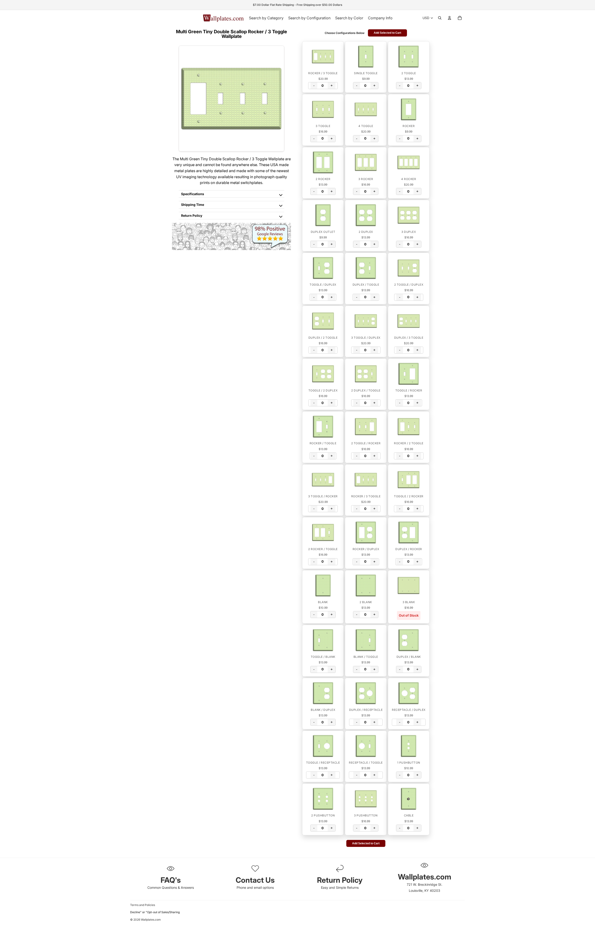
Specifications (192, 194)
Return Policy (191, 215)
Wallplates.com (151, 920)
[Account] (449, 18)
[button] (323, 56)
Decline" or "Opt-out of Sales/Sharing (155, 912)
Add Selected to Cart (387, 32)
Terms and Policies (142, 905)
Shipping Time (192, 205)
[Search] (440, 18)
